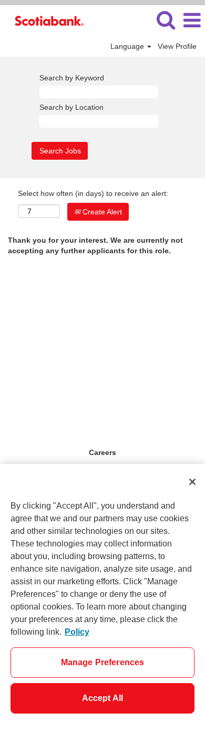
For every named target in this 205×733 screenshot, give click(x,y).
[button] (192, 20)
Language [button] (128, 46)
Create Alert (101, 212)
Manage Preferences (103, 662)
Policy (77, 631)
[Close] (192, 481)
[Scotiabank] (45, 20)
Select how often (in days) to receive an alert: (93, 193)
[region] (102, 598)
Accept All (103, 698)
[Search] (165, 19)
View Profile (177, 46)
